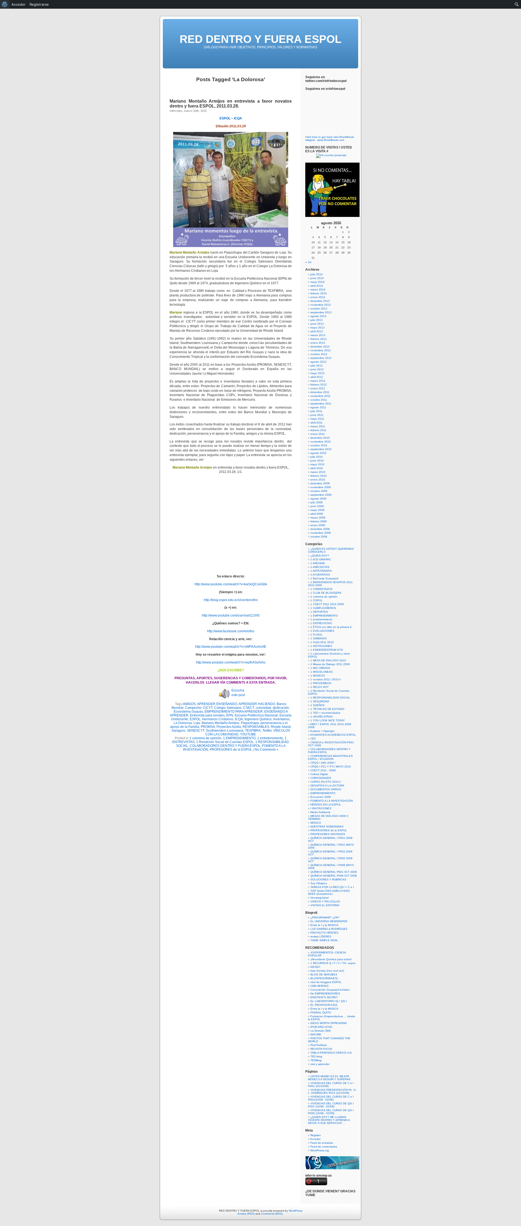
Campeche (193, 708)
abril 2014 (316, 285)
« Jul (308, 262)
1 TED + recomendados (325, 712)
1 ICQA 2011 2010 (322, 642)
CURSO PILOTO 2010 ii (325, 781)
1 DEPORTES (319, 611)
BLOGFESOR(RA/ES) (324, 978)
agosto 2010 (318, 452)
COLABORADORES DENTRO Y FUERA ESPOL (225, 746)
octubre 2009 (318, 490)
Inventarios (281, 719)
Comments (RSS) (271, 1213)
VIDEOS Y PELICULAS (325, 901)
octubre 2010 (318, 445)
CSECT (248, 708)
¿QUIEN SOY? (319, 555)
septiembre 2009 (321, 494)
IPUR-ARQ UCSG (321, 1026)
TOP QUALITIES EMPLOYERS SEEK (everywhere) (329, 892)
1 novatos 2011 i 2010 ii (325, 679)
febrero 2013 (318, 338)
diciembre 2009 (320, 483)
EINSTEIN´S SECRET (324, 997)
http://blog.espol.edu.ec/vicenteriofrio (231, 600)
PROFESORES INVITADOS (327, 834)
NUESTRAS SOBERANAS (327, 826)
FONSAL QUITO (320, 1012)
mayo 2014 (317, 281)
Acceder (315, 1138)
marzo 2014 (317, 289)
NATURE (315, 1034)
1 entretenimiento (270, 738)
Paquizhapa (250, 723)
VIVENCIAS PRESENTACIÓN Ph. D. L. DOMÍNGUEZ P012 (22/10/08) (332, 1091)
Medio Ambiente (320, 812)
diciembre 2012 (320, 346)
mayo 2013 (317, 327)
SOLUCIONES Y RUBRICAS (328, 879)
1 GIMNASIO (318, 638)
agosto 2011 (318, 407)
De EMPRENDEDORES (325, 993)
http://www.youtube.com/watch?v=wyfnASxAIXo (230, 662)
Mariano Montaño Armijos (220, 723)
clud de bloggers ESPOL (326, 982)
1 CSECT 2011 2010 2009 (327, 604)
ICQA (238, 118)
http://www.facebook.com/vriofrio (230, 631)
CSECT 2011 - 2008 (323, 770)
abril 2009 (316, 513)
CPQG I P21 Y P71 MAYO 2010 (330, 766)
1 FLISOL (316, 634)
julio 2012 (316, 365)
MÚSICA (315, 822)
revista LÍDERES (320, 936)
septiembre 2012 (321, 357)
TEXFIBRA (253, 730)
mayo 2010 (317, 464)
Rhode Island (281, 727)
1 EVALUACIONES (322, 630)
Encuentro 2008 (320, 796)
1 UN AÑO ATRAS (321, 716)
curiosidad (263, 708)
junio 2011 (316, 414)
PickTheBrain (318, 1045)
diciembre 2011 (319, 392)
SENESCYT (195, 730)
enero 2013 (317, 342)
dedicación (281, 708)
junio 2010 (317, 460)
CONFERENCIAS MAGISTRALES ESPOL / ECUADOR (330, 757)
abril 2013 (316, 331)
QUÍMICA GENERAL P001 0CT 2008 (333, 871)
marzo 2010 (317, 471)
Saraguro (178, 730)
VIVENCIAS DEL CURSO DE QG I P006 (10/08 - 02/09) (331, 1112)
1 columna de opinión (205, 738)
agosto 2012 (318, 361)
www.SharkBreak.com (330, 139)
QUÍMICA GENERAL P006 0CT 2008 (333, 875)
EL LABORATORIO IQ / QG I (328, 1001)
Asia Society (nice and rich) (327, 970)
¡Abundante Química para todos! (331, 959)
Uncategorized (319, 897)
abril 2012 (316, 376)
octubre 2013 (318, 308)
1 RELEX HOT (319, 686)
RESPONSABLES (256, 727)
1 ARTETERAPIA (321, 570)
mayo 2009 (317, 509)
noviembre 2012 (320, 350)
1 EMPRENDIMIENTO (239, 738)
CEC (313, 738)
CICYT (207, 708)
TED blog (316, 1056)
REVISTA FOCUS (321, 1048)
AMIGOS (189, 704)
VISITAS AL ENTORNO (324, 905)
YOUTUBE (248, 734)
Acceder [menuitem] (18, 4)
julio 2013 (316, 319)
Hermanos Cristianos (217, 719)
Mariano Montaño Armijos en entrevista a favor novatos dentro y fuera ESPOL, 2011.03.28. (231, 103)
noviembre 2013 (320, 304)
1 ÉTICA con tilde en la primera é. (331, 626)
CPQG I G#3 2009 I (322, 762)
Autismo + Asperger (322, 730)
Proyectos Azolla (229, 727)
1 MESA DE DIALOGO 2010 (328, 660)
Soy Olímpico (318, 883)
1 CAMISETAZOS (321, 588)
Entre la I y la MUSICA (324, 925)
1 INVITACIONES (321, 645)
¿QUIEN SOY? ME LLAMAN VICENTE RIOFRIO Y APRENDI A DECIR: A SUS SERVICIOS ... (329, 1120)
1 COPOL (316, 600)
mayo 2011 (317, 418)
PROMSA (208, 727)
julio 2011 (316, 411)
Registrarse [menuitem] (39, 4)
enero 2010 (317, 479)
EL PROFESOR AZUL (324, 1004)
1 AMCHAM (317, 563)
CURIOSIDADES (320, 777)
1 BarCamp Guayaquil (324, 578)
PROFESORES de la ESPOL (231, 749)
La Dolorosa (183, 723)
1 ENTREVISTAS (321, 623)
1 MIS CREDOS (320, 667)
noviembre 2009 (320, 487)
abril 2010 (316, 468)
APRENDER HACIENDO (257, 704)
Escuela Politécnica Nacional (256, 715)
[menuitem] (4, 4)
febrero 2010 (318, 475)
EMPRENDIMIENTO (322, 793)
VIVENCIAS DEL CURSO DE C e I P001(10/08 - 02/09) (331, 1098)
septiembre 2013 (321, 312)
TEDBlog (316, 1060)
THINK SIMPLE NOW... (324, 940)
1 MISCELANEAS (321, 671)
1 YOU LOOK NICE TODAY (327, 720)
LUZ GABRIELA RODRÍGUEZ (328, 928)
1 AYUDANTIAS (320, 574)
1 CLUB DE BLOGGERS (325, 592)
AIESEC (315, 966)
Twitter (267, 730)
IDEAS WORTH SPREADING (328, 1023)
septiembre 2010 (321, 449)
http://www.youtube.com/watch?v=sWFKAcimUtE (230, 647)
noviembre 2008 (320, 532)
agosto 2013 (318, 316)
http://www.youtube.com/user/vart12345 (231, 615)
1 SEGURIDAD (319, 701)
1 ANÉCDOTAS (319, 566)
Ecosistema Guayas (188, 711)
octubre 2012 (318, 354)
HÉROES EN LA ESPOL (325, 804)
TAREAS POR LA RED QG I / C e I (332, 887)
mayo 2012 (317, 373)
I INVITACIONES (320, 808)
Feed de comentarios (323, 1146)
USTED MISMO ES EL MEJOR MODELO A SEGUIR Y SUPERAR (329, 1078)
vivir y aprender (319, 1064)
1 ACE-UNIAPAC (320, 559)
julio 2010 (316, 456)
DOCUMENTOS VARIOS (325, 789)
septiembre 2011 (320, 403)
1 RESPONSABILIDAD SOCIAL (330, 697)
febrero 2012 (318, 384)
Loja (196, 723)
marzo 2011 (317, 426)
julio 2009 (316, 502)
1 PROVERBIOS (320, 683)
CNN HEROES (319, 985)
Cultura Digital (319, 774)
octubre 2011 (318, 399)
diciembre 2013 (320, 300)
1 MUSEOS (317, 675)
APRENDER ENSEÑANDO (217, 704)
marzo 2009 (317, 517)
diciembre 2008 (320, 528)
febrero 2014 (318, 293)
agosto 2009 (318, 498)
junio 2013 (317, 323)
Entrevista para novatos (207, 715)
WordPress (295, 1210)
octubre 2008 (318, 536)
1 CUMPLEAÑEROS (323, 607)
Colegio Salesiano (228, 708)
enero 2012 (317, 388)
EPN (229, 715)
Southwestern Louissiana (224, 730)
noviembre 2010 (320, 441)
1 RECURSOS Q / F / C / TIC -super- (333, 963)
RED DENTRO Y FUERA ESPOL (260, 39)
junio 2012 (317, 369)
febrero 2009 (318, 521)
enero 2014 (317, 297)
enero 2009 (317, 525)
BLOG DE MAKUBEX (323, 974)
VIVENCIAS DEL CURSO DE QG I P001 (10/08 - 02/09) (331, 1105)
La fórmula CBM (320, 1030)
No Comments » (266, 749)
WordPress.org (319, 1150)
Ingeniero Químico (258, 719)
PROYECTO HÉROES (324, 932)
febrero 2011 (318, 430)
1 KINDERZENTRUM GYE (326, 649)
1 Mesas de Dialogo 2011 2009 (330, 664)
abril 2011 (316, 422)
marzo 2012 (317, 380)
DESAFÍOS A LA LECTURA (327, 785)
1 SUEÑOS (317, 705)
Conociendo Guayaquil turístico (330, 989)
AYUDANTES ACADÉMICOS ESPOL (333, 734)
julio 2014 (316, 274)
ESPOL (225, 118)
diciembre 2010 (320, 437)
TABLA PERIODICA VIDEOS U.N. (331, 1052)
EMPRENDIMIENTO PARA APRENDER (234, 711)
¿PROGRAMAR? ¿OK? (325, 917)
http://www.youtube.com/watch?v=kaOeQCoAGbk (231, 584)
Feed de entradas (321, 1142)
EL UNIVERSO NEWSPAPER (328, 921)
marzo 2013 (317, 335)
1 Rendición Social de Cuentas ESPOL (225, 742)
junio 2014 (317, 278)
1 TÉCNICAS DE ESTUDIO (327, 708)
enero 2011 (317, 433)
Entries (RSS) (246, 1213)
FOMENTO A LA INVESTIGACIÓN (331, 800)
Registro (315, 1135)
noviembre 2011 (320, 395)
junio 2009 (317, 506)
